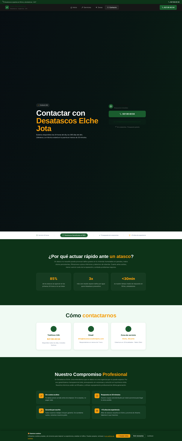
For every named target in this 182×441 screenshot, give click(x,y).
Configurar (150, 436)
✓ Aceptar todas (123, 436)
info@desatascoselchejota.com (128, 122)
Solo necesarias (138, 436)
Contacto (113, 7)
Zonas (100, 7)
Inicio (75, 7)
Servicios (87, 7)
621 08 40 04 (174, 2)
